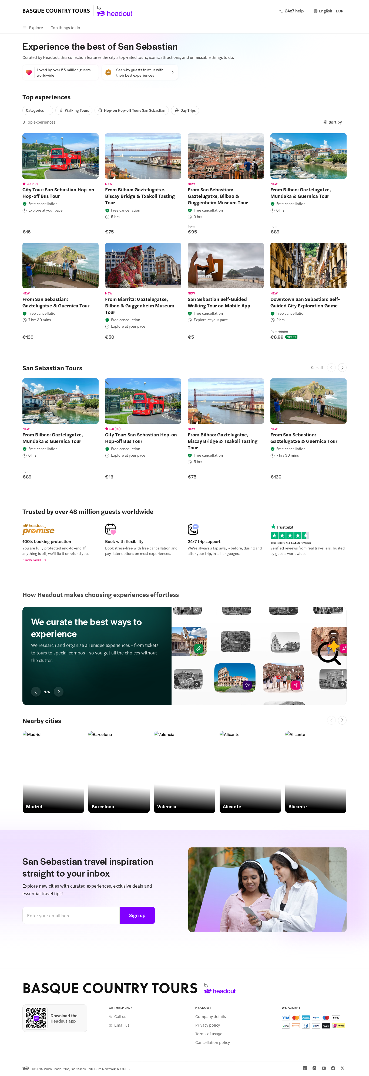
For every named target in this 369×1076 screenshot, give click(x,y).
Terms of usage (208, 1033)
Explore (36, 27)
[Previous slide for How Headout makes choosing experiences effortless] (36, 692)
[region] (60, 156)
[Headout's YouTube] (324, 1068)
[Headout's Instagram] (314, 1068)
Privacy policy (207, 1025)
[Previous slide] (331, 720)
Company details (210, 1016)
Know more (32, 559)
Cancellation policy (212, 1042)
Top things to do (65, 27)
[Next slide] (342, 720)
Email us (121, 1025)
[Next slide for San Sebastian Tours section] (342, 367)
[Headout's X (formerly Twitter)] (342, 1068)
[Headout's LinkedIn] (305, 1068)
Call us (120, 1016)
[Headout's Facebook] (333, 1068)
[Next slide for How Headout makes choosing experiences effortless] (58, 692)
